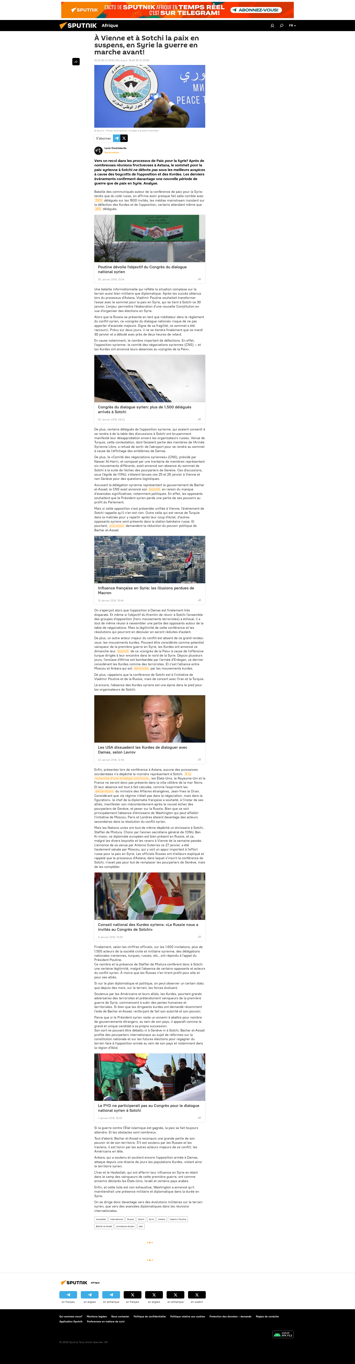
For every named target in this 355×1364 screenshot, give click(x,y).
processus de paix (125, 1226)
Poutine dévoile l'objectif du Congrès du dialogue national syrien (142, 269)
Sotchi (141, 1219)
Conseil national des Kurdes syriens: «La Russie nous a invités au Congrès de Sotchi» (148, 927)
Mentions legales (97, 1316)
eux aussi (117, 526)
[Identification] (272, 25)
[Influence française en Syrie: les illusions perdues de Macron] (149, 559)
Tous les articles (111, 152)
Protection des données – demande (230, 1316)
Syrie (151, 1219)
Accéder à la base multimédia (143, 130)
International (116, 1219)
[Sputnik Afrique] (79, 30)
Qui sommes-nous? (70, 1316)
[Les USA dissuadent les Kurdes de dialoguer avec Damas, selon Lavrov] (149, 719)
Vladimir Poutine (178, 1219)
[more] (199, 279)
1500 (98, 200)
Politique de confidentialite (150, 1316)
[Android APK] (283, 1335)
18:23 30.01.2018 (104, 60)
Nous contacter (120, 1316)
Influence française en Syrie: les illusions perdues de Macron (146, 590)
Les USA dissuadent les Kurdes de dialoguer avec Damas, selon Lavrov (142, 749)
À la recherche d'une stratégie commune (143, 776)
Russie (130, 1219)
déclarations (104, 791)
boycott (154, 489)
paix (141, 1226)
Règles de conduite (267, 1316)
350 (98, 209)
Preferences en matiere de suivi (106, 1321)
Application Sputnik (70, 1321)
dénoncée (141, 668)
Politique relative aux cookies (187, 1316)
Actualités (101, 1219)
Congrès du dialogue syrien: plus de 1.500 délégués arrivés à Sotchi (144, 409)
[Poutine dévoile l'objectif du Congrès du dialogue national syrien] (149, 238)
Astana (161, 1219)
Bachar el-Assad (104, 1226)
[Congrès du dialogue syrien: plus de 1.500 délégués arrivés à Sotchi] (149, 378)
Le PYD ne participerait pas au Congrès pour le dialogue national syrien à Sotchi (148, 1108)
